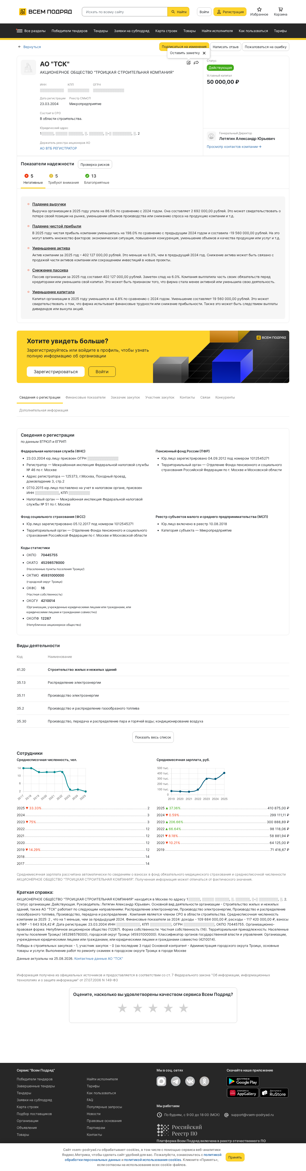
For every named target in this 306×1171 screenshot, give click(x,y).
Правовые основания (104, 1121)
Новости (93, 1114)
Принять (235, 1157)
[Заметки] (188, 63)
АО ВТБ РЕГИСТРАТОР (58, 148)
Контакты (94, 1134)
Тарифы (93, 1086)
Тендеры (24, 1093)
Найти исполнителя (102, 1079)
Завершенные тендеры (36, 1086)
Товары (23, 1134)
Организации (27, 1121)
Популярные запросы (104, 1107)
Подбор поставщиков (34, 1114)
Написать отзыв (226, 47)
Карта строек (28, 1107)
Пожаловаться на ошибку (266, 47)
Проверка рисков (95, 164)
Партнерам (96, 1128)
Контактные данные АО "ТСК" (98, 958)
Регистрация (233, 12)
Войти (204, 12)
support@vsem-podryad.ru (252, 1115)
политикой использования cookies (152, 1160)
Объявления (27, 1128)
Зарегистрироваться (56, 371)
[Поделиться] (196, 63)
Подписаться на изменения (184, 46)
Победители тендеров (35, 1079)
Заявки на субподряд (34, 1100)
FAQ (90, 1100)
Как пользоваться (101, 1093)
